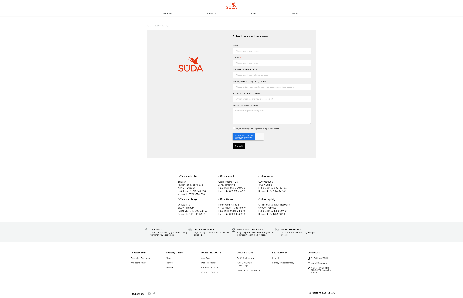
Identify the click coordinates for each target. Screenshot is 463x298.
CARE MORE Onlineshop (249, 270)
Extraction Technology (141, 258)
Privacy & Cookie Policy (283, 263)
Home (149, 26)
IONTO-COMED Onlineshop (244, 264)
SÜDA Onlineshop (245, 258)
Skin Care (205, 258)
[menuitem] (167, 13)
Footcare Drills (138, 252)
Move (168, 258)
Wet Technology (138, 263)
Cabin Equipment (209, 267)
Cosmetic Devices (209, 272)
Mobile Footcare (209, 263)
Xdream (169, 267)
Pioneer (169, 263)
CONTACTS (314, 252)
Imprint (275, 258)
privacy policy (272, 129)
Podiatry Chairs (174, 252)
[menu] (231, 14)
